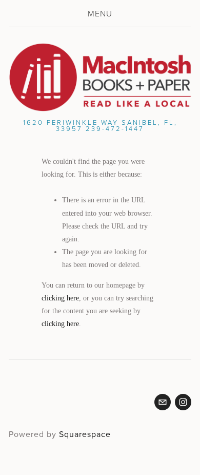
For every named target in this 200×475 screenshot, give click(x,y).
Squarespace (85, 434)
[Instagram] (183, 402)
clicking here (60, 298)
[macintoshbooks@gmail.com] (162, 402)
